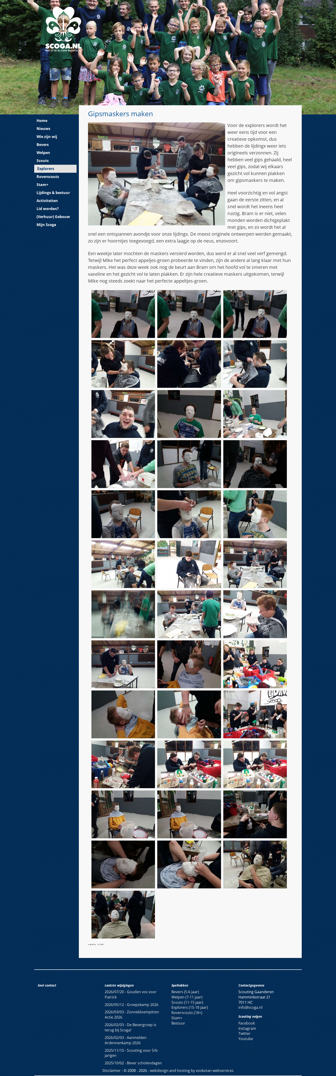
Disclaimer (111, 1070)
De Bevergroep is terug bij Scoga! (130, 1027)
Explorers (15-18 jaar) (189, 1007)
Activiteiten (47, 200)
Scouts (43, 160)
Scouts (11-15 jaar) (187, 1002)
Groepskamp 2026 (131, 1004)
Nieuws (43, 128)
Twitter (244, 1033)
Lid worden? (48, 208)
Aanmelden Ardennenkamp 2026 (126, 1040)
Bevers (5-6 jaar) (185, 991)
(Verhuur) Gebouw (53, 216)
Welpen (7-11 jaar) (187, 997)
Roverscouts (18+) (186, 1012)
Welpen (43, 152)
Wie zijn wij (47, 136)
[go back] (92, 944)
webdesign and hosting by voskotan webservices (192, 1070)
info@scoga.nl (250, 1007)
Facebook (246, 1023)
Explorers (45, 168)
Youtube (245, 1038)
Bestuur (178, 1023)
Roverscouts (48, 176)
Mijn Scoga (46, 224)
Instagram (247, 1028)
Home (42, 120)
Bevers (43, 144)
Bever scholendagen (133, 1062)
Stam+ (42, 184)
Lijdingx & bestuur (53, 192)
